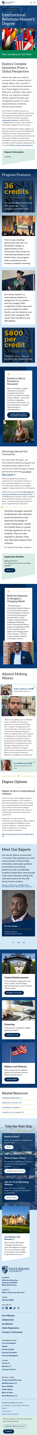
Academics (7, 1324)
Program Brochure (11, 1098)
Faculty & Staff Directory (12, 1380)
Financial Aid (12, 1035)
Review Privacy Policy (15, 1426)
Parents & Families (9, 1352)
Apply (8, 570)
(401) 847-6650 (8, 1300)
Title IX (4, 1408)
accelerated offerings (10, 120)
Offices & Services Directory (13, 1292)
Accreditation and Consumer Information (15, 1405)
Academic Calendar (11, 1107)
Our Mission (8, 1316)
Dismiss (8, 1431)
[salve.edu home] (8, 3)
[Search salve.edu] (31, 3)
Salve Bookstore (8, 1396)
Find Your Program (11, 10)
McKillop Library (8, 1383)
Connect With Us (14, 1171)
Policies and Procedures (10, 1414)
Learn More (11, 1079)
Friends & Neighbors (10, 1356)
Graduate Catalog (10, 1103)
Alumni (4, 1346)
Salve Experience (10, 1328)
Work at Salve (7, 1392)
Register (10, 1198)
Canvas (5, 1363)
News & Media (7, 1386)
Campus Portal (8, 1369)
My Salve (5, 1366)
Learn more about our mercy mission (18, 415)
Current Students (9, 1343)
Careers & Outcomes (12, 1332)
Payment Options (14, 993)
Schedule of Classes (11, 1112)
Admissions (8, 1320)
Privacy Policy (6, 1411)
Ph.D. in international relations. (21, 145)
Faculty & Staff (8, 1349)
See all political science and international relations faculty (17, 886)
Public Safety (7, 1389)
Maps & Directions (9, 1285)
